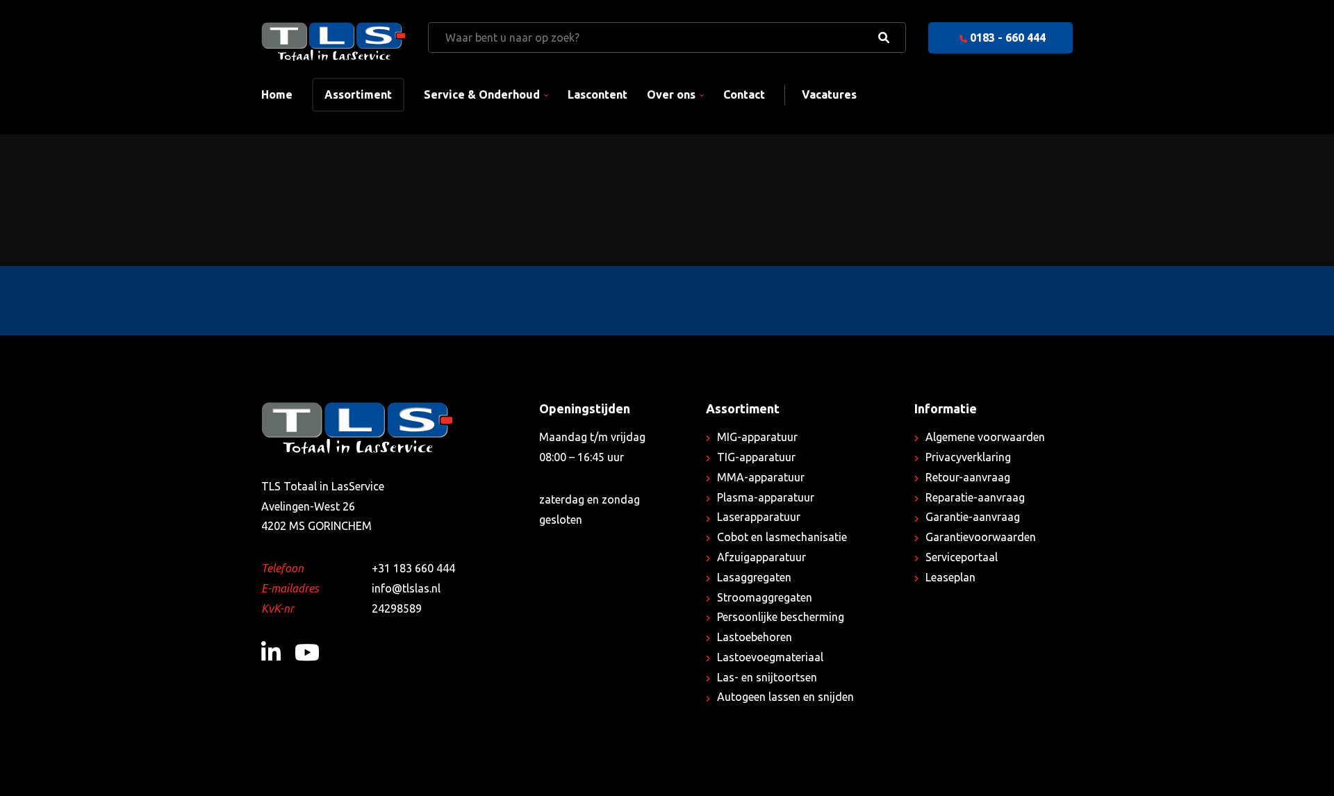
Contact (744, 94)
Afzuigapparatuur (761, 557)
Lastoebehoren (754, 637)
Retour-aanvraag (967, 477)
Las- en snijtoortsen (767, 677)
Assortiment (358, 94)
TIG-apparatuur (756, 457)
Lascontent (597, 94)
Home (277, 94)
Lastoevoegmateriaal (770, 657)
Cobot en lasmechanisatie (782, 537)
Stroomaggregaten (764, 597)
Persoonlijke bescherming (780, 617)
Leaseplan (950, 577)
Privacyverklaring (968, 457)
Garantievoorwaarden (980, 537)
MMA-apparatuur (761, 477)
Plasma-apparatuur (765, 497)
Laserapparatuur (758, 517)
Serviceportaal (961, 557)
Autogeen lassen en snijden (785, 696)
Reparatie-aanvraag (975, 497)
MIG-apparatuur (757, 437)
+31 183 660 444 (413, 568)
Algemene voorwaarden (985, 437)
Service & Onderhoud (482, 94)
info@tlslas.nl (406, 588)
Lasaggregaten (754, 577)
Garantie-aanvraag (972, 517)
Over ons (671, 94)
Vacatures (829, 94)
